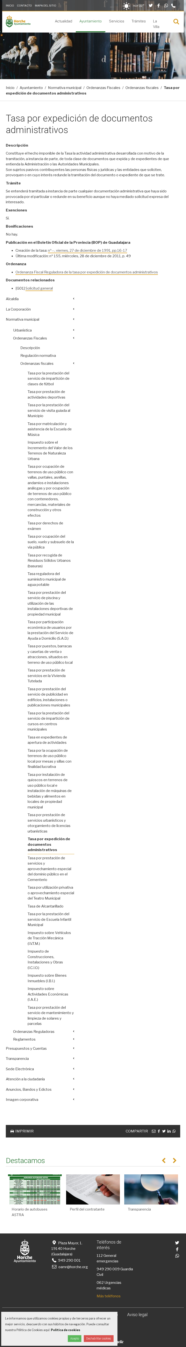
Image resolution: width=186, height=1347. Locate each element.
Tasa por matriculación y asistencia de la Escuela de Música (50, 429)
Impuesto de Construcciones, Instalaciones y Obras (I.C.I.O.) (45, 959)
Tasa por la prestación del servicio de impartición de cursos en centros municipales (49, 721)
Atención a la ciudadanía (25, 1079)
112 (100, 1255)
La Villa (156, 24)
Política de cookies (65, 1330)
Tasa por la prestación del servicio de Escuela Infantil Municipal (49, 919)
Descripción (30, 348)
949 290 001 (69, 1260)
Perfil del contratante (87, 1209)
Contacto (24, 5)
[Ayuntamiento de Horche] (18, 26)
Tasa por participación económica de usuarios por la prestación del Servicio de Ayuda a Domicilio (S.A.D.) (50, 630)
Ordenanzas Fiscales (103, 88)
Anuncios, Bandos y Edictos (29, 1089)
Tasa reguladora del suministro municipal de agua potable (47, 579)
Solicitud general (39, 288)
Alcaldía (12, 299)
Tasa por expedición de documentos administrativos (49, 844)
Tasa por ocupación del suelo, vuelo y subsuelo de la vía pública (51, 541)
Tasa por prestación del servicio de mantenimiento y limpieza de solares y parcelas (51, 1015)
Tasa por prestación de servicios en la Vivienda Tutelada (47, 675)
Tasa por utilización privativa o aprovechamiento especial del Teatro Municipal (51, 892)
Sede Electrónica (20, 1069)
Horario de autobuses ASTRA (29, 1212)
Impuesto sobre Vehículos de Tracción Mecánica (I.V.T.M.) (49, 938)
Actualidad (63, 21)
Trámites (139, 21)
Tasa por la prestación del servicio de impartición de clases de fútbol (49, 378)
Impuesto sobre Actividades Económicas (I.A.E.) (48, 994)
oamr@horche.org (73, 1267)
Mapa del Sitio (45, 5)
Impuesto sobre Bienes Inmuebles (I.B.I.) (47, 978)
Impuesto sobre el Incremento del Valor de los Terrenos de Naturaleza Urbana (50, 450)
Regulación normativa (38, 355)
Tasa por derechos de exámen (45, 526)
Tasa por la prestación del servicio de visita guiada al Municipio (49, 410)
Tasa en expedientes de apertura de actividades (47, 740)
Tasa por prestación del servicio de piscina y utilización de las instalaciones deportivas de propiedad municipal (50, 603)
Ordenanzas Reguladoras (33, 1031)
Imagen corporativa (22, 1099)
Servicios (116, 21)
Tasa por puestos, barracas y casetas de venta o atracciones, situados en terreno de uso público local (50, 654)
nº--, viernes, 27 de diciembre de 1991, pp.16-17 (87, 250)
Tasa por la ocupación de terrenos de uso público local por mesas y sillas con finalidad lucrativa (49, 758)
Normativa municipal (64, 88)
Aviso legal (137, 1314)
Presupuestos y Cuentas (26, 1048)
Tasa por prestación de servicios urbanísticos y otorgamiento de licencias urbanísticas (49, 823)
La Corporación (18, 309)
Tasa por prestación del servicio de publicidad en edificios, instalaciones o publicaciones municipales (49, 697)
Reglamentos (24, 1039)
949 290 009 (108, 1269)
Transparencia (17, 1058)
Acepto (74, 1338)
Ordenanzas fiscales (142, 88)
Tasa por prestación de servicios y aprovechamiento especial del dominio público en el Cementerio (49, 869)
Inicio (10, 5)
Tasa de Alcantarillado (45, 906)
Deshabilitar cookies (98, 1338)
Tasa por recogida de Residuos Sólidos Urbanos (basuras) (49, 560)
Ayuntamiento (90, 21)
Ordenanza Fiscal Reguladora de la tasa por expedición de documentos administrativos (87, 272)
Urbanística (22, 330)
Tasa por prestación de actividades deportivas (46, 394)
